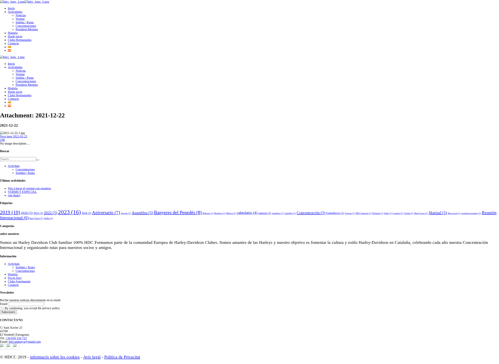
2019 (10, 212)
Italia (388, 213)
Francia (350, 213)
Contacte (13, 285)
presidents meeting (471, 213)
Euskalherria (335, 213)
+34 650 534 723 (16, 338)
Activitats (13, 166)
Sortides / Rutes (25, 173)
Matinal (438, 212)
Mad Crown (421, 213)
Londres (398, 213)
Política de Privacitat (122, 356)
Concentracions (25, 169)
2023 (69, 212)
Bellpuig (208, 213)
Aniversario (106, 212)
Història (13, 274)
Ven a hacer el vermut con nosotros (29, 188)
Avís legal (92, 356)
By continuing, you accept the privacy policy (32, 308)
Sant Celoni (36, 218)
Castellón (290, 213)
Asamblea (142, 212)
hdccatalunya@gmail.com (25, 341)
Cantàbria (278, 213)
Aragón (126, 213)
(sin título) (14, 195)
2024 (86, 213)
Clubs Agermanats (19, 281)
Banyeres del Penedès (178, 212)
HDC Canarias (364, 213)
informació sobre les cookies (55, 356)
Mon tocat (454, 213)
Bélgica (231, 213)
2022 (50, 212)
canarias (264, 213)
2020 (27, 213)
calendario (247, 213)
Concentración (311, 212)
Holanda (377, 213)
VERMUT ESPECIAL (22, 192)
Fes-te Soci (14, 278)
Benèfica (219, 213)
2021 (38, 213)
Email (3, 303)
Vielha (48, 218)
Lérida (408, 213)
